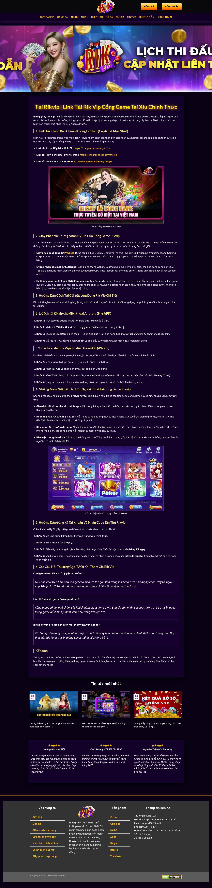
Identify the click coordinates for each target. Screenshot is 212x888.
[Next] (204, 58)
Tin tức (131, 17)
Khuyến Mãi (164, 17)
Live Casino (47, 17)
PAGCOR (69, 252)
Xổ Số (84, 17)
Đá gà (109, 17)
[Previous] (8, 58)
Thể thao (97, 17)
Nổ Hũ (75, 17)
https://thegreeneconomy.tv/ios (98, 154)
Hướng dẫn (146, 17)
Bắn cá (120, 17)
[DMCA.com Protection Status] (172, 876)
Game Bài (63, 17)
